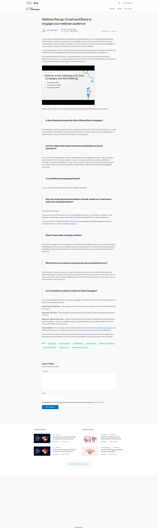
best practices (52, 343)
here (86, 134)
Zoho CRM (103, 434)
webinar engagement (49, 347)
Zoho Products (127, 3)
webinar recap (90, 334)
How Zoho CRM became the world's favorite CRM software (111, 438)
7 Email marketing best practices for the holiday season (112, 450)
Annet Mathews (52, 30)
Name (44, 393)
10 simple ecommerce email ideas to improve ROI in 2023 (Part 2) (64, 438)
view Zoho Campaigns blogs (78, 464)
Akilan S (104, 441)
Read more (73, 224)
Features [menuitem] (112, 9)
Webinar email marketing (106, 343)
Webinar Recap (63, 347)
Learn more (46, 167)
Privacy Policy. (99, 402)
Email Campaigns (65, 343)
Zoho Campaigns (105, 447)
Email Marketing (78, 343)
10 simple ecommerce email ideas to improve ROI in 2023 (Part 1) (64, 450)
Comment (45, 371)
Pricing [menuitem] (120, 9)
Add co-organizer (107, 157)
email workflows (91, 343)
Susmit (56, 441)
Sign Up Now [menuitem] (128, 8)
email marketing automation (80, 347)
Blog (36, 3)
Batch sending (108, 328)
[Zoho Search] (119, 3)
